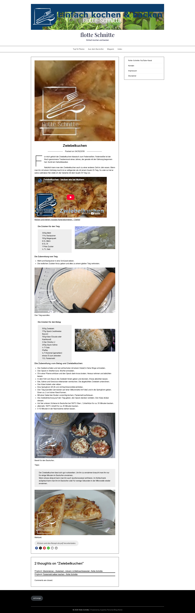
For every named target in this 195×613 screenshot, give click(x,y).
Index (120, 49)
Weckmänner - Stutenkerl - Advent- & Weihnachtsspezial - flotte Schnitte (73, 571)
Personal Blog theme (114, 610)
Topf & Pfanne (79, 49)
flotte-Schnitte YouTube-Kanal (140, 60)
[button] (36, 548)
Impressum (132, 71)
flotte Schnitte (97, 34)
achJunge (37, 598)
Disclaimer (132, 76)
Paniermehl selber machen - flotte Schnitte (60, 574)
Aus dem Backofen (96, 49)
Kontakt (131, 66)
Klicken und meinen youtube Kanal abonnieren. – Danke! (57, 219)
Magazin (110, 49)
